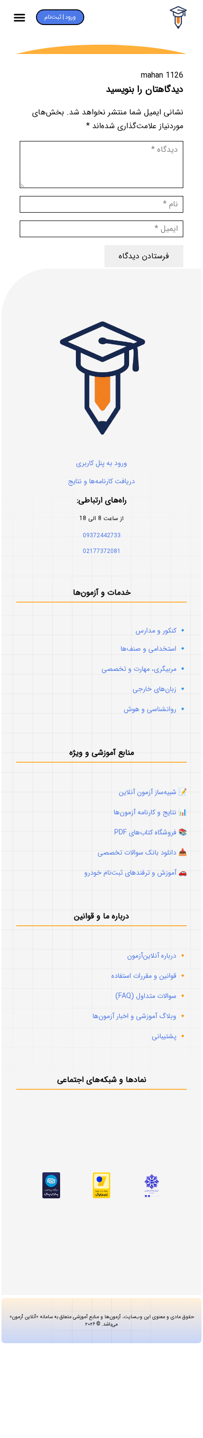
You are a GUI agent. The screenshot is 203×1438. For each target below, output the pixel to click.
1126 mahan (162, 75)
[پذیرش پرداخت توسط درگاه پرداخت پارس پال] (51, 1196)
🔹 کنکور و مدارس (161, 630)
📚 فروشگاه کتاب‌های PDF (150, 832)
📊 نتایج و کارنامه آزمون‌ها (150, 812)
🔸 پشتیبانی (169, 1036)
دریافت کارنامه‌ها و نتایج (101, 481)
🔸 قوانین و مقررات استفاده (149, 975)
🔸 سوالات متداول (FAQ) (151, 996)
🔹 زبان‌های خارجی (160, 689)
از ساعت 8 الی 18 (101, 518)
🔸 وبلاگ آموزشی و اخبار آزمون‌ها (140, 1016)
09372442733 (102, 535)
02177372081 (102, 551)
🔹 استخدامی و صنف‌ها (154, 648)
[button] (19, 17)
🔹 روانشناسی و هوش (155, 709)
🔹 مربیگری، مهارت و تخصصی (144, 669)
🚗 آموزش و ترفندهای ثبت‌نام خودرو (135, 872)
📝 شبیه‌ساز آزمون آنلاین (153, 792)
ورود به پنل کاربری (101, 463)
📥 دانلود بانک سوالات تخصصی (142, 852)
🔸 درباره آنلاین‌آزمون (157, 955)
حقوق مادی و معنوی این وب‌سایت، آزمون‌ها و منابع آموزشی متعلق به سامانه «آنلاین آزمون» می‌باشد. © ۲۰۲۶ (101, 1320)
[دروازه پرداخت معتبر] (102, 1196)
